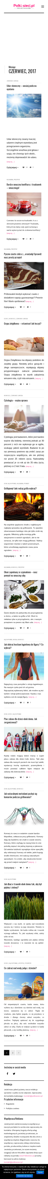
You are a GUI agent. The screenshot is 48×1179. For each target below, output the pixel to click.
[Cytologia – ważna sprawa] (24, 419)
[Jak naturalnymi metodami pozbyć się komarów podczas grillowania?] (24, 815)
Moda (15, 640)
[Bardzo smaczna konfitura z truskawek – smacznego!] (24, 204)
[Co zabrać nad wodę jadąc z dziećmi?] (24, 986)
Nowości (12, 319)
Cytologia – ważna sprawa (16, 400)
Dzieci (6, 319)
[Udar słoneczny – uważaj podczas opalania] (24, 106)
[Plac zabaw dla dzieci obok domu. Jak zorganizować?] (24, 739)
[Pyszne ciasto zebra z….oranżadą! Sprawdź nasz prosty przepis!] (24, 275)
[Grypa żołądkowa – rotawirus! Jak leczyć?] (24, 342)
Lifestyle (21, 963)
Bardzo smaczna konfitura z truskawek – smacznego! (24, 186)
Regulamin (10, 1104)
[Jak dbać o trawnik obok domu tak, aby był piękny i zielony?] (24, 906)
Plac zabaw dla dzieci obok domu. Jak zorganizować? (20, 720)
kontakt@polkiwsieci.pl (33, 1096)
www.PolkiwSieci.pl (26, 1155)
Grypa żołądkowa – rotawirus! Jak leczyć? (22, 323)
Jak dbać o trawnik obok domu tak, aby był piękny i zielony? (23, 885)
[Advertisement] (24, 37)
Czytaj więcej (12, 167)
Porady (26, 483)
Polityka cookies (12, 1108)
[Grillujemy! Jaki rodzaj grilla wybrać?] (24, 507)
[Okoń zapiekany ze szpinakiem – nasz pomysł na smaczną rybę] (24, 594)
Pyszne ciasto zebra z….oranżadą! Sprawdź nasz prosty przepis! (22, 255)
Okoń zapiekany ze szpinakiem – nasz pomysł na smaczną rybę (20, 573)
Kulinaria (10, 180)
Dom (5, 483)
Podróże (28, 963)
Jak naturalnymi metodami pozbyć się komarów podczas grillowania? (20, 795)
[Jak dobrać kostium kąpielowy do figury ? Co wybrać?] (24, 666)
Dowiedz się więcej (24, 1176)
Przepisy (17, 180)
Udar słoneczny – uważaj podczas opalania (22, 87)
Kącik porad (12, 483)
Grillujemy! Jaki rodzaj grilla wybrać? (20, 488)
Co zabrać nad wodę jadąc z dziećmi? (20, 968)
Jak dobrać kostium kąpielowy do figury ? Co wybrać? (23, 646)
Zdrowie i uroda (12, 81)
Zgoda (40, 1172)
